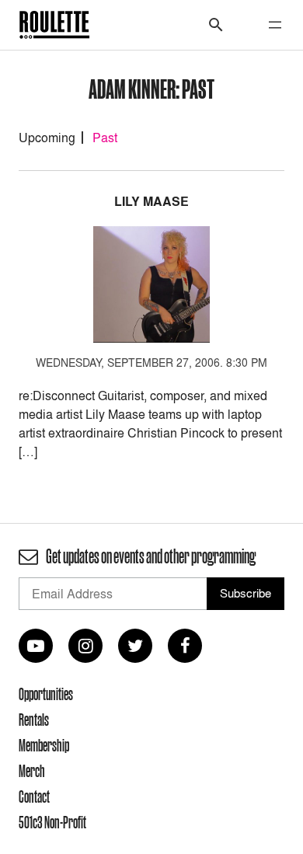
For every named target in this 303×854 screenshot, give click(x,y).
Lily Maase (151, 202)
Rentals (34, 719)
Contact (34, 796)
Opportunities (46, 694)
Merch (32, 771)
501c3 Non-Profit (52, 822)
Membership (44, 745)
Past (104, 137)
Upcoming (47, 137)
